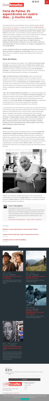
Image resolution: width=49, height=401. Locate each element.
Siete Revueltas (27, 385)
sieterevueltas (12, 345)
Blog (28, 219)
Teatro (37, 20)
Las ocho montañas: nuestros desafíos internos (35, 277)
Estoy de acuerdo (24, 399)
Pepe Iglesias (15, 20)
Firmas (25, 387)
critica (9, 273)
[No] (47, 397)
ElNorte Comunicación (14, 393)
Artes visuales (12, 343)
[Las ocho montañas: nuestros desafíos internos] (36, 261)
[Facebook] (33, 2)
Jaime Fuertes (12, 274)
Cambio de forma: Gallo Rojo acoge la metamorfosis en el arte (21, 234)
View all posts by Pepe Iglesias (17, 219)
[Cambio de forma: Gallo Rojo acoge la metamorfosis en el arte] (13, 331)
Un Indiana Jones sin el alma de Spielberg (14, 239)
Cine (4, 273)
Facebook (38, 219)
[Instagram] (38, 2)
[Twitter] (35, 2)
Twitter (33, 219)
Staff (25, 389)
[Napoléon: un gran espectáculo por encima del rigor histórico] (36, 295)
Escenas (33, 20)
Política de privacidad (28, 383)
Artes (4, 343)
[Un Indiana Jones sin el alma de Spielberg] (13, 261)
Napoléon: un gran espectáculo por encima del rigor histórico (20, 229)
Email (9, 374)
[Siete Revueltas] (13, 5)
